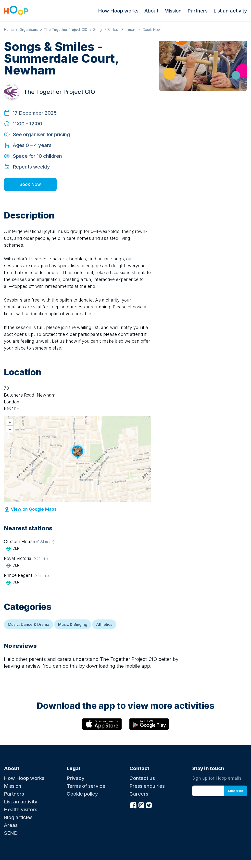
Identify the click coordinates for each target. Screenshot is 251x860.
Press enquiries (147, 786)
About (151, 11)
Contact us (142, 778)
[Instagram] (141, 805)
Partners (198, 11)
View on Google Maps (34, 509)
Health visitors (20, 809)
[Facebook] (133, 805)
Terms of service (86, 786)
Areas (11, 825)
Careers (138, 794)
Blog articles (18, 817)
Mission (173, 11)
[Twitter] (149, 805)
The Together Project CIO (66, 29)
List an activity (230, 11)
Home (9, 29)
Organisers (28, 29)
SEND (11, 833)
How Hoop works (118, 11)
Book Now (30, 184)
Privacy (76, 778)
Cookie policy (82, 794)
